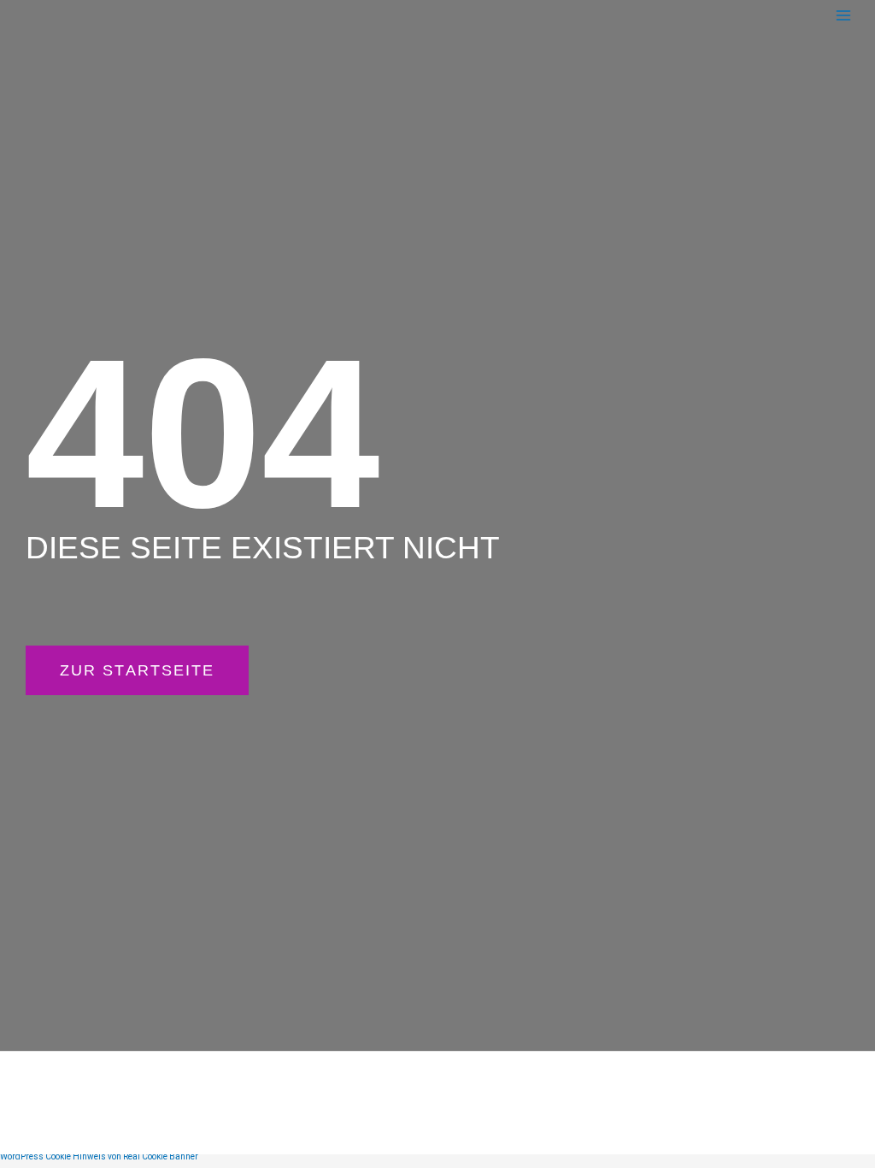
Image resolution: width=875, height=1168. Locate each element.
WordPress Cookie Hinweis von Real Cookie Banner (99, 1156)
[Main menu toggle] (843, 15)
